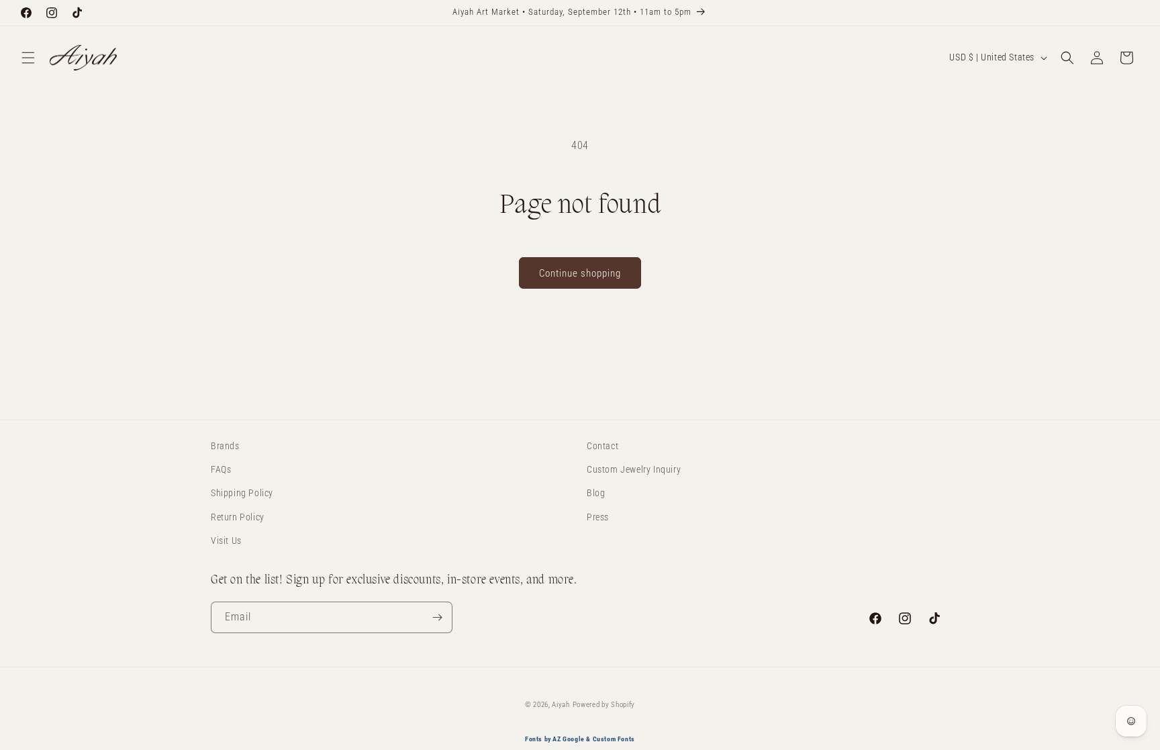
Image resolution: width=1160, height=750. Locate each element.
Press (598, 517)
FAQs (221, 469)
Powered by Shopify (604, 704)
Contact (602, 445)
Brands (225, 445)
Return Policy (237, 517)
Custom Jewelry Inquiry (634, 469)
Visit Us (226, 540)
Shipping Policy (242, 492)
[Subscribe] (437, 617)
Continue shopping (580, 273)
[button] (28, 58)
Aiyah (561, 704)
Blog (596, 492)
